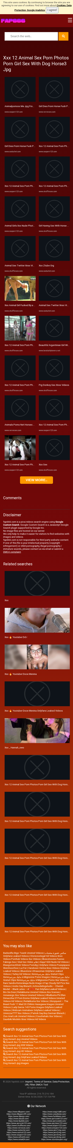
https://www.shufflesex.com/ (19, 1125)
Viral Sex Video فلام (28, 962)
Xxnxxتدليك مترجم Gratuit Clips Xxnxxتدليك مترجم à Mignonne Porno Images (33, 976)
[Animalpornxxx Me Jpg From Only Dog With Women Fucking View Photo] (20, 100)
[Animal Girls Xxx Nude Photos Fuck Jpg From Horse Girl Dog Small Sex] (20, 220)
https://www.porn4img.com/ (54, 1137)
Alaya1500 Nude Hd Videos (53, 962)
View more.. (36, 480)
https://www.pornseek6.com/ (54, 1121)
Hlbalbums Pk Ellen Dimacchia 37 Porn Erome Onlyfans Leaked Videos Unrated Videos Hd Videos (34, 998)
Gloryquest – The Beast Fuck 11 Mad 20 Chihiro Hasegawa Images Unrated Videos (35, 1004)
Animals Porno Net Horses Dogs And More (27, 424)
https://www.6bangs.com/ (18, 1116)
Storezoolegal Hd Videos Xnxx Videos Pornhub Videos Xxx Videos (33, 957)
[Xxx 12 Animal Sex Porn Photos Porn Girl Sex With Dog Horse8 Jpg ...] (20, 379)
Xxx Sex (43, 464)
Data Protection (61, 1081)
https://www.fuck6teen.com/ (54, 1116)
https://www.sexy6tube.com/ (54, 1114)
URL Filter (30, 1084)
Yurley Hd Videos (21, 974)
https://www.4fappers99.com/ (19, 1114)
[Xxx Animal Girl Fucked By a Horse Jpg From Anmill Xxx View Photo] (20, 299)
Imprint (29, 1081)
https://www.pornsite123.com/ (18, 1123)
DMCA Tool (42, 1084)
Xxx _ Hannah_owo (14, 747)
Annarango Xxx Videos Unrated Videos (23, 995)
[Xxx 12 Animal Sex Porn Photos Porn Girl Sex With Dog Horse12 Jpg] (20, 339)
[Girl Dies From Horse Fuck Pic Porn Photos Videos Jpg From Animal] (20, 140)
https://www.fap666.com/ (18, 1121)
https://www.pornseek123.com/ (54, 1119)
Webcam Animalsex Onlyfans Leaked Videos (35, 1010)
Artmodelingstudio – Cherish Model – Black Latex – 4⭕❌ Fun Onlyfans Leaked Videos (34, 988)
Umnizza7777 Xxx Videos (16, 1013)
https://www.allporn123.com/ (54, 1125)
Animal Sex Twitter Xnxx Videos (21, 265)
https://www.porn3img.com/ (54, 1135)
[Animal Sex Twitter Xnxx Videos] (20, 260)
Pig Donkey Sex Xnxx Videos (54, 385)
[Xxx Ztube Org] (54, 260)
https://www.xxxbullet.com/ (18, 1130)
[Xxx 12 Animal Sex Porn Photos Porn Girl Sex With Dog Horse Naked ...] (20, 180)
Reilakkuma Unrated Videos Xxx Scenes (38, 992)
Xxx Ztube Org (46, 265)
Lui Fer (23, 968)
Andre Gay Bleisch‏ (21, 986)
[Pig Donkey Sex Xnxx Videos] (54, 379)
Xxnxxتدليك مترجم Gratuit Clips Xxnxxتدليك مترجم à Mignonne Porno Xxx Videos (36, 979)
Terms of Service (43, 1081)
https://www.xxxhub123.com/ (19, 1132)
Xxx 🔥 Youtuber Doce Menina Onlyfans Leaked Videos (34, 710)
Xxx (7, 600)
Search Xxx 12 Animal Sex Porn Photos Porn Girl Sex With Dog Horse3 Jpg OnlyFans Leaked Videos (34, 1056)
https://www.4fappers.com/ (19, 1112)
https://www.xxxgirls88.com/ (54, 1112)
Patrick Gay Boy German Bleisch (47, 1013)
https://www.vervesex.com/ (18, 1128)
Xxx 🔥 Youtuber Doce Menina (21, 674)
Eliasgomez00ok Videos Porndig (20, 965)
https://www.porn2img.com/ (54, 1132)
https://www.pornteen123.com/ (54, 1123)
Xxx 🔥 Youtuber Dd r (16, 637)
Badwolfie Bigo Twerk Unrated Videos (23, 952)
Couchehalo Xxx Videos (48, 1016)
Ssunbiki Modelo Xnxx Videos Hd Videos (24, 1019)
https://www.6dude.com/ (19, 1119)
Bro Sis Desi (9, 992)
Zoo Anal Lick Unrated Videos (19, 1016)
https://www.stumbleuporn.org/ (54, 1139)
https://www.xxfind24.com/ (19, 1137)
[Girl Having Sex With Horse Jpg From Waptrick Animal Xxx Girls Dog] (54, 220)
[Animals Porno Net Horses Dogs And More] (20, 419)
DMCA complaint (12, 551)
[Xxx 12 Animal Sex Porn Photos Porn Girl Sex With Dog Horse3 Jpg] (20, 459)
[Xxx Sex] (54, 459)
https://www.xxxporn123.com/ (18, 1135)
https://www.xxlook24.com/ (19, 1139)
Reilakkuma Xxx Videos (36, 1001)
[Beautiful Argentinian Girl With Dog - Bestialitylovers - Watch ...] (54, 339)
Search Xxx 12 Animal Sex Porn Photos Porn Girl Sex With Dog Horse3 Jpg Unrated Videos (34, 1038)
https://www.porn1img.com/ (54, 1130)
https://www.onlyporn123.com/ (54, 1128)
